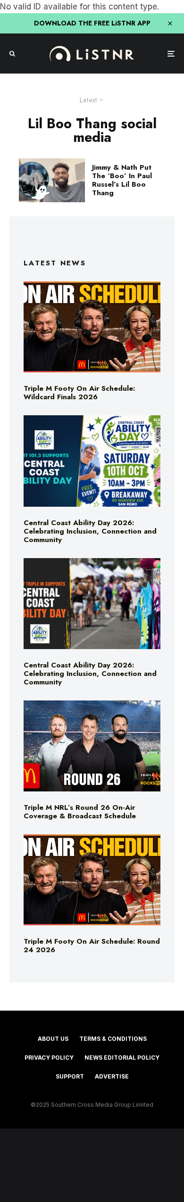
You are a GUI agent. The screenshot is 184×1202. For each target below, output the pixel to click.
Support (70, 1076)
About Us (53, 1038)
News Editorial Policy (121, 1057)
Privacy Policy (49, 1057)
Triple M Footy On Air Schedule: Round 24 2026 (92, 945)
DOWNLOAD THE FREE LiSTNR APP (92, 23)
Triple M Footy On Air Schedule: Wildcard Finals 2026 (79, 392)
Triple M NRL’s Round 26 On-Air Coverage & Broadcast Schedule (80, 811)
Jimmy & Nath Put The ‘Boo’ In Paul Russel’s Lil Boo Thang (122, 180)
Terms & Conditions (113, 1038)
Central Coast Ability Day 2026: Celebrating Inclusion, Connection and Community (90, 531)
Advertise (112, 1076)
